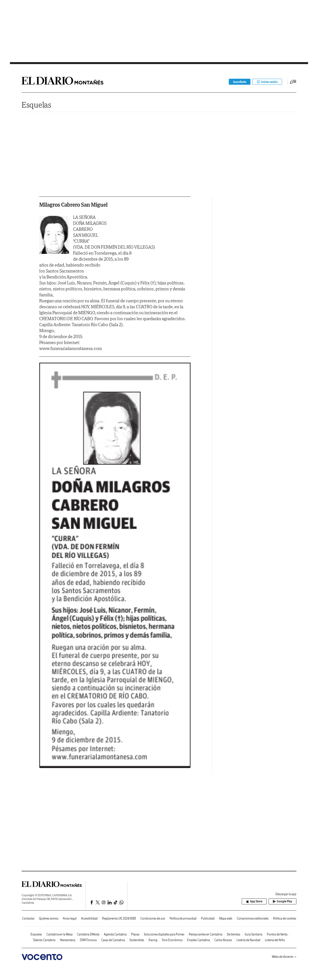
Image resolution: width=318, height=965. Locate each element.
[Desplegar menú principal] (293, 82)
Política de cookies (284, 918)
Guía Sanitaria (253, 934)
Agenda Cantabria (115, 934)
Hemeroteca (67, 940)
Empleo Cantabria (198, 940)
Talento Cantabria (44, 940)
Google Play (284, 901)
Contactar (28, 918)
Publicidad (208, 918)
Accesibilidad (89, 918)
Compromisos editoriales (253, 918)
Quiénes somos (48, 918)
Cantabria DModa (88, 934)
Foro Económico (172, 940)
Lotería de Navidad (248, 940)
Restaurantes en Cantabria (205, 934)
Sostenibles (136, 940)
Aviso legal (70, 918)
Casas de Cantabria (113, 940)
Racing (153, 940)
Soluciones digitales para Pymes (164, 934)
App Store (256, 901)
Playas (135, 934)
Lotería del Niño (275, 940)
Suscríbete (239, 82)
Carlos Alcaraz (223, 940)
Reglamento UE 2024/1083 (119, 918)
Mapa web (225, 918)
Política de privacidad (183, 918)
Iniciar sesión (269, 82)
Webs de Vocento (282, 957)
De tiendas (233, 934)
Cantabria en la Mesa (59, 934)
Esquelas (36, 105)
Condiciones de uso (152, 918)
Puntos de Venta (277, 934)
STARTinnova (88, 940)
